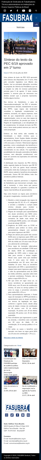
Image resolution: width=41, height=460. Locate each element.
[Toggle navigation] (36, 17)
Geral (6, 73)
